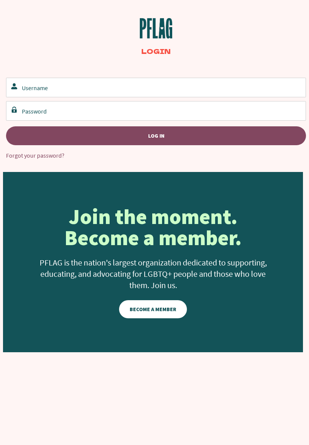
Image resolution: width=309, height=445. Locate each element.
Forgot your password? (35, 155)
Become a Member (153, 309)
